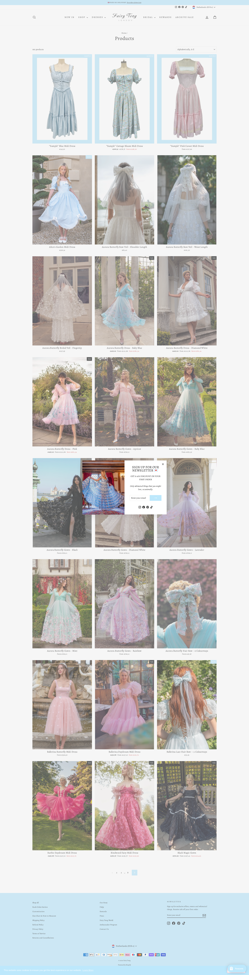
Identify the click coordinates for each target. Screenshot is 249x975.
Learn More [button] (88, 970)
